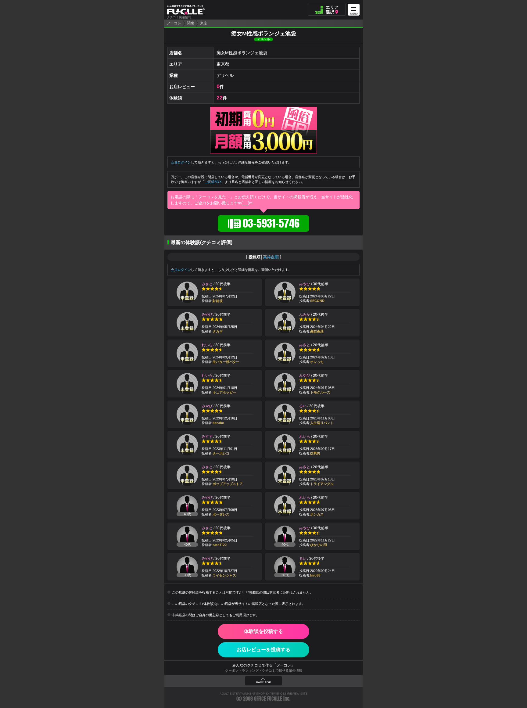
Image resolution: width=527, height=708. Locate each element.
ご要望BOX (212, 182)
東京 (203, 23)
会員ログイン (181, 162)
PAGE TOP (263, 682)
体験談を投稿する (263, 631)
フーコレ (174, 23)
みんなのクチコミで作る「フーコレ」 (263, 665)
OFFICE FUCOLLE (268, 698)
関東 (190, 23)
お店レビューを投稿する (263, 649)
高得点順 (271, 257)
